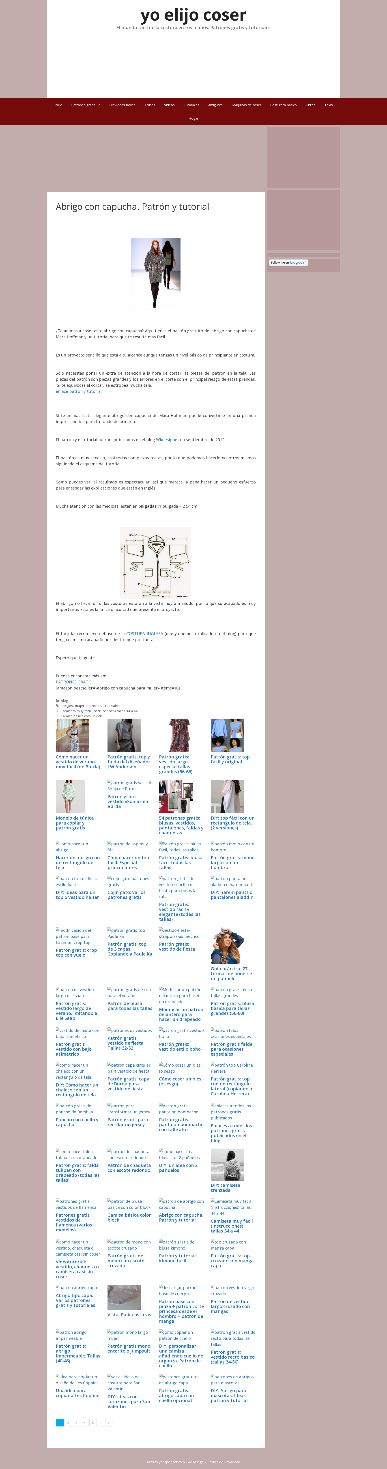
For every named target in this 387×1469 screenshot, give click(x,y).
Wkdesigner (167, 439)
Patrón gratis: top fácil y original (230, 759)
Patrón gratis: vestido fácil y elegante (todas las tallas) (180, 911)
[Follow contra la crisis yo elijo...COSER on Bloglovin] (288, 264)
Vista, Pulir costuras (129, 1315)
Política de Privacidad (223, 1462)
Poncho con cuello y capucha (77, 1122)
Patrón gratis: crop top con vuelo (76, 952)
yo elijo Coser (193, 14)
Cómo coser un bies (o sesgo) (180, 1081)
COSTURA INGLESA (144, 633)
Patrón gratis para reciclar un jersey (128, 1122)
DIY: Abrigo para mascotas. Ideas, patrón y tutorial (229, 1395)
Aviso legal (196, 1462)
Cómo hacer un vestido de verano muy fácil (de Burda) (78, 762)
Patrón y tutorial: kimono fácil (178, 1258)
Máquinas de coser (246, 105)
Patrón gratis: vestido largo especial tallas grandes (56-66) (175, 764)
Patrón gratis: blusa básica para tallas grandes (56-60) (232, 1008)
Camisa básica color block (81, 716)
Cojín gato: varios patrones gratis (127, 894)
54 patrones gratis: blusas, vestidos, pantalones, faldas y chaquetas (181, 825)
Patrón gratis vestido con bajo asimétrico (74, 1049)
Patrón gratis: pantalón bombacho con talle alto (181, 1124)
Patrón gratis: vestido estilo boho (180, 1046)
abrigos (67, 705)
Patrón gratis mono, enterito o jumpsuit (129, 1348)
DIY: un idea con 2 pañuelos (178, 1167)
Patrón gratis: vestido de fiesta (177, 946)
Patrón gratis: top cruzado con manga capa (232, 1261)
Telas (328, 105)
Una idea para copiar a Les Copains (78, 1392)
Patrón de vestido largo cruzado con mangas (230, 1306)
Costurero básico (283, 105)
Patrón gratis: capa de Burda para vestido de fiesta (128, 1084)
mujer (79, 705)
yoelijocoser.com (171, 1462)
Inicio (58, 105)
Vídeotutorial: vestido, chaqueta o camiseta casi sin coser (77, 1269)
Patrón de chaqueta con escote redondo (129, 1167)
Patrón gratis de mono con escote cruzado (126, 1261)
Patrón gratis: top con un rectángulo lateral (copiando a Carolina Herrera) (231, 1086)
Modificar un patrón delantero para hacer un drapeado (181, 1014)
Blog (64, 700)
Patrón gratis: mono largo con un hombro (233, 862)
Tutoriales (191, 105)
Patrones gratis (83, 105)
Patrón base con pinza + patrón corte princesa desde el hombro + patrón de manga (181, 1311)
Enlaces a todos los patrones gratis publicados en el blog (231, 1133)
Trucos (149, 105)
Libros (310, 105)
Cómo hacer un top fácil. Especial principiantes (128, 862)
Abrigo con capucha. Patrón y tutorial (181, 1217)
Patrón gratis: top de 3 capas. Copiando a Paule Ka (130, 949)
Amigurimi (215, 105)
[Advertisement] (193, 62)
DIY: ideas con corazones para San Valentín (129, 1401)
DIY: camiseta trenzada (225, 1187)
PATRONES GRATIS (74, 682)
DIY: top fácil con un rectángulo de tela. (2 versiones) (233, 823)
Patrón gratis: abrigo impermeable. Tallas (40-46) (78, 1353)
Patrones (93, 705)
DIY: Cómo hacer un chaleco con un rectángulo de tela (77, 1090)
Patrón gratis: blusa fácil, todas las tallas (180, 862)
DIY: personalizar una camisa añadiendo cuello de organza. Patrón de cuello (181, 1356)
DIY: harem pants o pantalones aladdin (232, 894)
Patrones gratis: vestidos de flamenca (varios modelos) (74, 1222)
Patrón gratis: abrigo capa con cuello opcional (176, 1395)
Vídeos (169, 105)
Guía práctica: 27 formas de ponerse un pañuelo (231, 973)
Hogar (193, 118)
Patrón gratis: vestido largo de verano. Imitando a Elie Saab (76, 1010)
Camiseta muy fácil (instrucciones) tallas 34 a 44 (99, 711)
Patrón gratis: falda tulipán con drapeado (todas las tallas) (78, 1172)
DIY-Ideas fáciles (122, 105)
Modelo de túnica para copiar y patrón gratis (75, 823)
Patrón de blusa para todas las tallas (130, 1005)
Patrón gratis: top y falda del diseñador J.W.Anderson (129, 762)
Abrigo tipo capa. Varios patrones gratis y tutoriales (75, 1300)
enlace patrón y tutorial (79, 391)
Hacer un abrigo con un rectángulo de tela (78, 862)
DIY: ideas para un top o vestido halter (77, 894)
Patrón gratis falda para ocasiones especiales (232, 1049)
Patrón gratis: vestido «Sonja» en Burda (128, 801)
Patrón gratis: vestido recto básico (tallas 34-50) (233, 1357)
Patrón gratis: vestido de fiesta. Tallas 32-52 (126, 1043)
